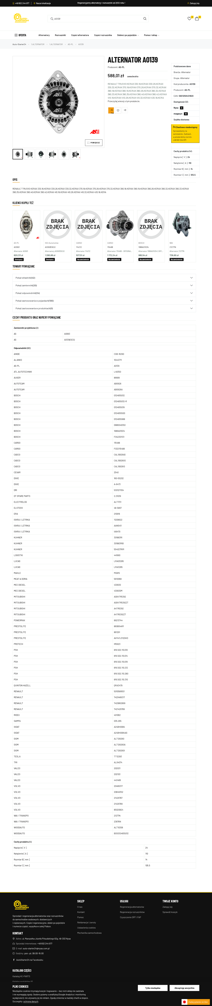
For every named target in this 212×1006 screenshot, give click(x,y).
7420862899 (119, 703)
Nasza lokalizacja (43, 3)
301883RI (118, 537)
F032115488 (119, 448)
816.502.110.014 (121, 655)
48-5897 (118, 508)
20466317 (118, 786)
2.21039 (117, 496)
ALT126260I (119, 750)
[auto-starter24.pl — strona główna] (21, 905)
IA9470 (117, 531)
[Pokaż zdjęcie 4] (52, 154)
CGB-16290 (119, 354)
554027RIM (119, 549)
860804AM (119, 626)
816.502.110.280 (121, 673)
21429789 (118, 803)
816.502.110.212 (121, 667)
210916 (117, 513)
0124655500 (119, 413)
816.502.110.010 (121, 650)
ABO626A (118, 389)
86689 (117, 377)
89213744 (118, 620)
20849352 (118, 792)
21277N (173, 247)
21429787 (118, 798)
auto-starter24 (19, 44)
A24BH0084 (119, 727)
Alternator (186, 72)
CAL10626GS (120, 460)
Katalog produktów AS (23, 981)
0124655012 (119, 395)
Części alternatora (80, 35)
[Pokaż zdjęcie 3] (41, 154)
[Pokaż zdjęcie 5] (64, 154)
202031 (117, 768)
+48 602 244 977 (22, 3)
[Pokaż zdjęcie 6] (75, 154)
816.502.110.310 (121, 679)
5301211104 (119, 490)
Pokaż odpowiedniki (28, 293)
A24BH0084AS (120, 732)
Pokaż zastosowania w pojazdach (35, 300)
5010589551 (119, 691)
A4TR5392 (119, 608)
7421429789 (119, 709)
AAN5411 (118, 525)
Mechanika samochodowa (89, 933)
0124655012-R (120, 401)
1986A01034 (143, 247)
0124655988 (119, 419)
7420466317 (119, 697)
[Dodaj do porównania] (125, 110)
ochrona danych (30, 1001)
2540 (116, 472)
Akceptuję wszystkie (184, 988)
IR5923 (117, 644)
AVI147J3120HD (121, 638)
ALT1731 (117, 502)
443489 (117, 780)
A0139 (116, 365)
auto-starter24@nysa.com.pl (36, 948)
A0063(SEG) (50, 247)
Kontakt (81, 912)
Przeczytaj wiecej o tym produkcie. (124, 101)
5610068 (118, 579)
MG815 (117, 573)
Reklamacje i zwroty (86, 922)
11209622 (118, 519)
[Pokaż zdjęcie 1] (18, 154)
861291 (117, 632)
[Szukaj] (144, 18)
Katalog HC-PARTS (21, 976)
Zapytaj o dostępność (112, 113)
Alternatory (44, 35)
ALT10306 (118, 827)
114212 (79, 247)
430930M (118, 590)
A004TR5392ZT (121, 602)
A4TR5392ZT (120, 614)
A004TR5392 (120, 596)
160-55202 (119, 478)
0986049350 (119, 425)
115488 (110, 247)
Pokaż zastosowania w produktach (34, 308)
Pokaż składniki (25, 277)
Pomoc (80, 917)
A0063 (16, 247)
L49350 (117, 371)
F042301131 (119, 437)
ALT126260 (119, 738)
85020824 (118, 809)
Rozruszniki (60, 35)
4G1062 (117, 715)
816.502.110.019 (121, 661)
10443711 (118, 360)
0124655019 (119, 407)
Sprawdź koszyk (170, 912)
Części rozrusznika (103, 35)
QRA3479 (118, 685)
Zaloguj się (194, 3)
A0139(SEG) (69, 339)
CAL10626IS (119, 466)
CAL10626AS (120, 454)
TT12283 (118, 756)
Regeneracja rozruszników (132, 912)
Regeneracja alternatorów (132, 907)
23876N (117, 821)
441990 (117, 555)
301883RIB (119, 543)
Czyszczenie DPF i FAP (130, 917)
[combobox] (94, 18)
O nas (79, 907)
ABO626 (117, 383)
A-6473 (117, 484)
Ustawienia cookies (86, 927)
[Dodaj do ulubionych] (118, 110)
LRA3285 (118, 567)
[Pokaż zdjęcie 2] (29, 154)
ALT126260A (119, 744)
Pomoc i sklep (150, 35)
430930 (117, 584)
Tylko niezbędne (152, 988)
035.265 (117, 721)
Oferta (22, 35)
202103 (117, 774)
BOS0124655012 (121, 833)
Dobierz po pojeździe (127, 35)
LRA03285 (119, 561)
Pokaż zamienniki (26, 285)
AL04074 (118, 762)
